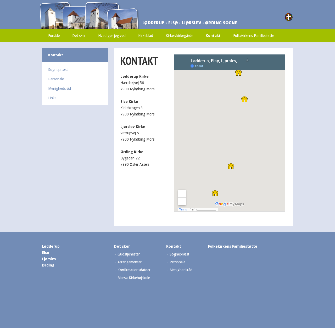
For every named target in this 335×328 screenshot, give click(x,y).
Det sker (79, 36)
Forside (54, 36)
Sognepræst (58, 70)
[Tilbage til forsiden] (114, 4)
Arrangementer (130, 262)
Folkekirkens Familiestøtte (253, 36)
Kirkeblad (145, 36)
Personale (56, 79)
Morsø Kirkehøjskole (134, 278)
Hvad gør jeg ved (112, 36)
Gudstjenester (129, 254)
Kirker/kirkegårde (179, 36)
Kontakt (213, 36)
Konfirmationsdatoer (134, 270)
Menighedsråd (59, 88)
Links (52, 98)
